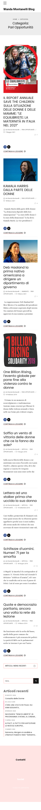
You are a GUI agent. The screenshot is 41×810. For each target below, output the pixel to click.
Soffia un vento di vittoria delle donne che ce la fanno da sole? (19, 439)
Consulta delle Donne (14, 698)
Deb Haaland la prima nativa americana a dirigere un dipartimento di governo (16, 277)
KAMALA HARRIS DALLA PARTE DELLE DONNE (18, 190)
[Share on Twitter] (8, 147)
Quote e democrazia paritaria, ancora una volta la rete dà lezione (20, 610)
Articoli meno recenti (15, 666)
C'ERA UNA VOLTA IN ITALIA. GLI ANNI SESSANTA (18, 706)
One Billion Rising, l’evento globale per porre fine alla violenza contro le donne (19, 380)
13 (37, 566)
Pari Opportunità (28, 130)
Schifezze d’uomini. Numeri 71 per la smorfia (18, 552)
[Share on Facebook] (5, 147)
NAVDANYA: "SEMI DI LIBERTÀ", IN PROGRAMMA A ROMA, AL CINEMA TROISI (20, 715)
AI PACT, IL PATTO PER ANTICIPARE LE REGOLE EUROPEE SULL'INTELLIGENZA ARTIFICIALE (20, 724)
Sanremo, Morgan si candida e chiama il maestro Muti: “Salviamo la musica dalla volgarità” (20, 733)
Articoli (25, 449)
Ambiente (25, 291)
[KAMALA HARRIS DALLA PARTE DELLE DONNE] (20, 169)
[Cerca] (36, 681)
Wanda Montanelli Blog (19, 9)
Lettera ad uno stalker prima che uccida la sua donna (20, 497)
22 (37, 626)
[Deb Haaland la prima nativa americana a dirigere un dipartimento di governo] (20, 251)
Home (15, 19)
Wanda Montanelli (13, 130)
